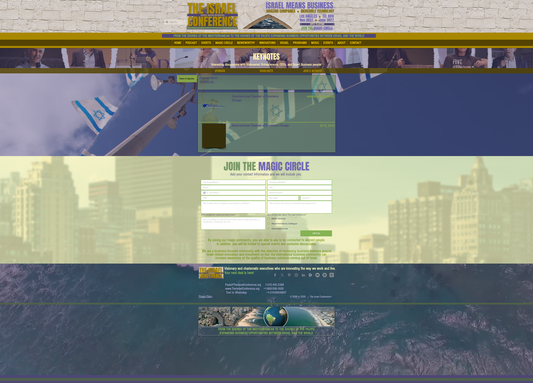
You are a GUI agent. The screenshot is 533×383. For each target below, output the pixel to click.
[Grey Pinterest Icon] (289, 275)
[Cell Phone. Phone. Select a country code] (205, 192)
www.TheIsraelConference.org (242, 288)
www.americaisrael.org (320, 96)
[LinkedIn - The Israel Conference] (303, 275)
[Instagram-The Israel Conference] (296, 275)
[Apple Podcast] (332, 275)
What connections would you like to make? (219, 215)
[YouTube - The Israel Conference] (317, 275)
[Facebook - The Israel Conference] (275, 275)
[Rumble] (310, 275)
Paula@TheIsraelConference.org (243, 285)
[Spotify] (324, 275)
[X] (282, 275)
